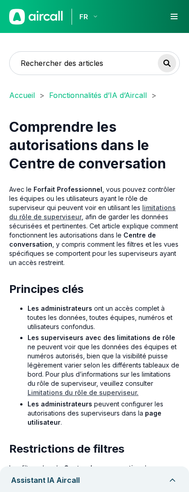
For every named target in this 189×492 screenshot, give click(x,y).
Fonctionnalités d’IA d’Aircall (98, 95)
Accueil (22, 95)
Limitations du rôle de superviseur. (83, 392)
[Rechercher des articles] (167, 63)
